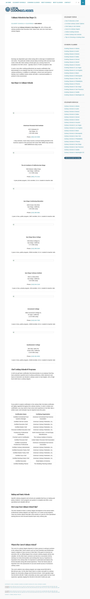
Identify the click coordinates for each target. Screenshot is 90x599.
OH (28, 587)
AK (9, 586)
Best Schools (46, 2)
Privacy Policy (17, 594)
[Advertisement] (33, 46)
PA (34, 587)
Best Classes (58, 2)
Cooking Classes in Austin (71, 51)
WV (56, 587)
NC (12, 587)
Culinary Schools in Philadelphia (73, 139)
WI (54, 587)
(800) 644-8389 (35, 137)
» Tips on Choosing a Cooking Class (74, 37)
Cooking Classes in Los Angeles (73, 70)
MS (56, 586)
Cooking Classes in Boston (71, 54)
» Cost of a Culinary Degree (72, 29)
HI (29, 586)
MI (50, 586)
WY (58, 587)
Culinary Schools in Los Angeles (73, 128)
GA (27, 586)
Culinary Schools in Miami (71, 130)
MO (54, 586)
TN (42, 587)
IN (36, 586)
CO (19, 586)
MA (44, 586)
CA (17, 586)
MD (46, 586)
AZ (15, 586)
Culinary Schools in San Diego (72, 144)
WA (52, 587)
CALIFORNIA (29, 23)
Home (9, 2)
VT (50, 587)
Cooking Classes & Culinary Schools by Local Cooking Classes (30, 584)
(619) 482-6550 (35, 356)
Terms (11, 594)
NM (22, 587)
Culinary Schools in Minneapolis (73, 133)
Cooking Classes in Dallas (71, 56)
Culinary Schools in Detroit (71, 119)
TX (44, 587)
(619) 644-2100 (35, 284)
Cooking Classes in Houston (72, 65)
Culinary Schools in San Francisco (74, 147)
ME (48, 586)
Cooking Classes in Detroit (71, 62)
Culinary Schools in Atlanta (71, 106)
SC (38, 587)
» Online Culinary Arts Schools (72, 34)
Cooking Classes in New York (72, 78)
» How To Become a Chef (71, 21)
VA (48, 587)
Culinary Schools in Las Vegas (72, 125)
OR (32, 587)
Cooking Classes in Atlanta (71, 48)
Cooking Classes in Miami (71, 73)
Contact (68, 2)
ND (14, 587)
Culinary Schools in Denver (72, 117)
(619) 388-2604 (35, 248)
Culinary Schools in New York (72, 136)
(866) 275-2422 (35, 176)
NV (24, 587)
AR (13, 586)
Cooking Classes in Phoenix (72, 84)
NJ (20, 587)
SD (40, 587)
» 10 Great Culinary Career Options (74, 23)
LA (42, 586)
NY (26, 587)
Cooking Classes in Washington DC (74, 95)
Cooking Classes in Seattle (71, 92)
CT (21, 586)
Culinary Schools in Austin (71, 109)
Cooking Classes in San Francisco (74, 89)
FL (25, 586)
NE (16, 587)
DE (23, 586)
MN (52, 586)
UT (46, 587)
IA (31, 586)
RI (36, 587)
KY (40, 586)
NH (18, 587)
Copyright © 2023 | (9, 584)
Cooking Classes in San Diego (72, 86)
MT (9, 587)
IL (34, 586)
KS (38, 586)
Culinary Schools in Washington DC (74, 152)
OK (30, 587)
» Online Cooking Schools (71, 32)
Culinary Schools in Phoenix (72, 141)
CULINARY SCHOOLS (17, 23)
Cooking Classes (33, 2)
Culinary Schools (19, 2)
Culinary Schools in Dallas (71, 114)
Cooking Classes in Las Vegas (72, 67)
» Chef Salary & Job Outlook (72, 26)
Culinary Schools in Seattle (71, 149)
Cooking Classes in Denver (72, 59)
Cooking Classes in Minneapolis (73, 75)
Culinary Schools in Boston (71, 111)
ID (33, 591)
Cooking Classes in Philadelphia (73, 81)
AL (11, 586)
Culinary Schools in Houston (72, 122)
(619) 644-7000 (35, 320)
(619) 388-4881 (35, 212)
